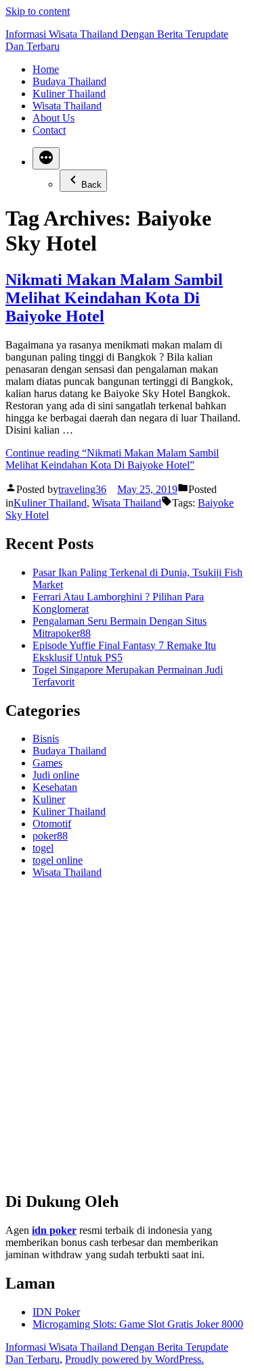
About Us (54, 118)
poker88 (50, 836)
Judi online (56, 775)
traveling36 (82, 489)
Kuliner (49, 799)
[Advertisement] (127, 1040)
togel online (58, 860)
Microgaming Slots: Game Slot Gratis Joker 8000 (138, 1324)
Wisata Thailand (67, 105)
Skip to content (37, 11)
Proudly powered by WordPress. (134, 1359)
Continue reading (112, 459)
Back (91, 185)
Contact (49, 130)
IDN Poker (56, 1312)
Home (46, 69)
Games (47, 763)
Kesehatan (55, 787)
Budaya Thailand (69, 81)
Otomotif (52, 823)
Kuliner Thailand (69, 93)
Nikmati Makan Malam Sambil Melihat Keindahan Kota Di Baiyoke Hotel (114, 298)
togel (43, 848)
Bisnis (46, 738)
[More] (46, 158)
